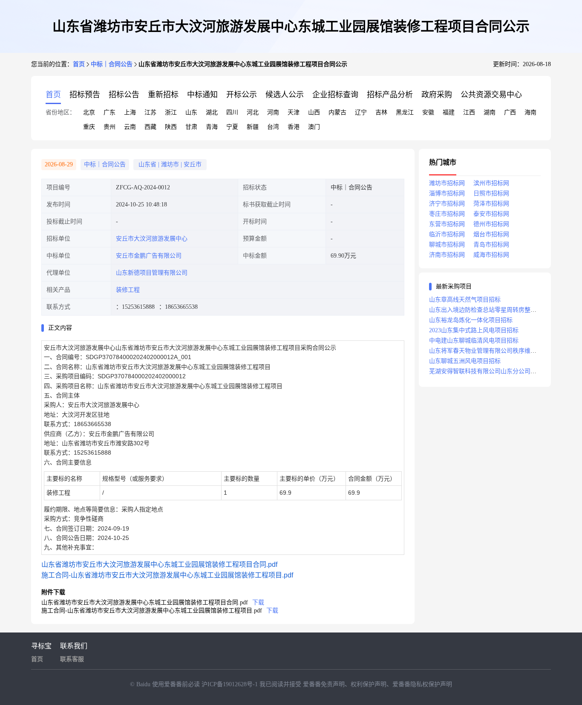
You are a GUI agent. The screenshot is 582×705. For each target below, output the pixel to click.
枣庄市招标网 (447, 214)
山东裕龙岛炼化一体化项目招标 (471, 320)
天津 (294, 112)
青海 (212, 127)
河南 (273, 112)
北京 (89, 112)
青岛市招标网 (491, 244)
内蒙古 (337, 112)
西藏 (150, 127)
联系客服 (72, 659)
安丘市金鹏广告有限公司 (149, 255)
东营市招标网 (447, 224)
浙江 (171, 112)
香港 (294, 127)
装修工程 (128, 290)
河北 (253, 112)
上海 (130, 112)
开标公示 (241, 94)
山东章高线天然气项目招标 (465, 299)
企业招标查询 (335, 94)
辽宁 (361, 112)
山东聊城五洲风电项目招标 (465, 361)
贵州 (109, 127)
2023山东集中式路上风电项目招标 (474, 330)
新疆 (253, 127)
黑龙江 (405, 112)
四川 (232, 112)
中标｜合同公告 (112, 64)
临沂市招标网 (447, 234)
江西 (469, 112)
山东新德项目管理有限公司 (151, 273)
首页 (79, 64)
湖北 (212, 112)
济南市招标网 (447, 255)
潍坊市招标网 (447, 183)
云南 (130, 127)
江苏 (150, 112)
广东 (109, 112)
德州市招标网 (491, 224)
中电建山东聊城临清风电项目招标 (474, 340)
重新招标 (163, 94)
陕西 (171, 127)
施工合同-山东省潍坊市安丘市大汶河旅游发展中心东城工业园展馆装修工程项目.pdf (167, 575)
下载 (258, 602)
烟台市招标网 (491, 234)
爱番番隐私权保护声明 (422, 684)
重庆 (89, 127)
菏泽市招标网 (491, 203)
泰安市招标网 (491, 214)
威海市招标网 (491, 255)
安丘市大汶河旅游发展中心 (151, 238)
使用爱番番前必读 (177, 684)
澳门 (314, 127)
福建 (449, 112)
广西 (510, 112)
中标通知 (202, 94)
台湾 (273, 127)
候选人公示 (284, 94)
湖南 (490, 112)
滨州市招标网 (491, 183)
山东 (191, 112)
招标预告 (84, 94)
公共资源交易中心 (491, 94)
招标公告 (124, 94)
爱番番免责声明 (324, 684)
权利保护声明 (368, 684)
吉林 (381, 112)
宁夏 (232, 127)
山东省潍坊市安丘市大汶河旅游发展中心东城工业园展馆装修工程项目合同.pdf (159, 564)
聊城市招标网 (447, 244)
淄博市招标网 (447, 193)
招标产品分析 (390, 94)
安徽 (428, 112)
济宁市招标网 (447, 203)
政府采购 (436, 94)
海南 (530, 112)
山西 (314, 112)
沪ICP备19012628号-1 (230, 684)
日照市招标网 (491, 193)
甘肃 (191, 127)
